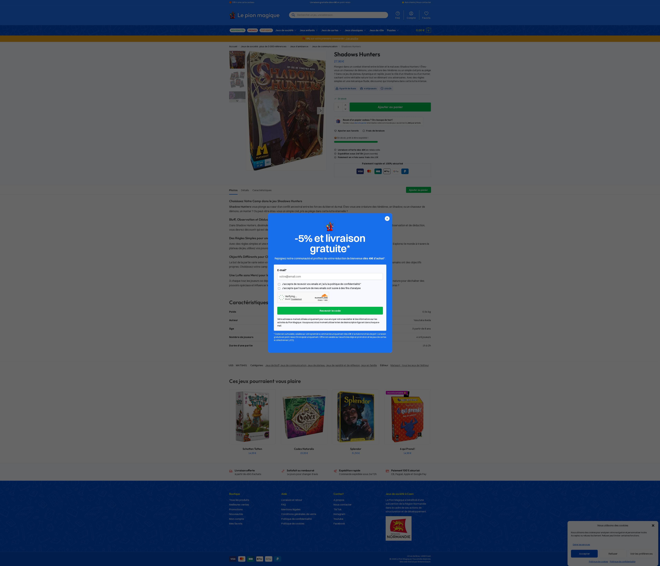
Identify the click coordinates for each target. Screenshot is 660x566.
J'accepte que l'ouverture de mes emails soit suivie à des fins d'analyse (321, 288)
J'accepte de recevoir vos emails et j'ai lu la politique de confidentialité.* (321, 284)
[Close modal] (387, 218)
